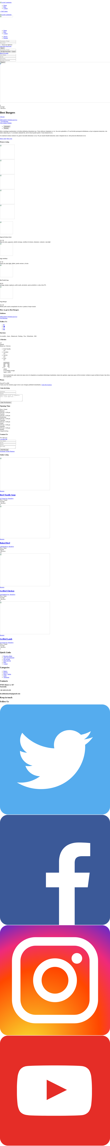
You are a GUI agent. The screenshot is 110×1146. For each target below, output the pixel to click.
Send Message (4, 449)
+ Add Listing (4, 11)
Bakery (5, 671)
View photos (3, 123)
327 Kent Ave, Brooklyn (6, 498)
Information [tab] (7, 126)
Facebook (3, 451)
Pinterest (12, 451)
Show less (9, 138)
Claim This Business (6, 402)
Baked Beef (5, 543)
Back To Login (4, 53)
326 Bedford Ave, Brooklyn (7, 594)
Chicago (2, 117)
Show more (3, 138)
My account (6, 659)
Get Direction (4, 121)
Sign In (5, 36)
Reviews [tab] (6, 128)
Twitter (8, 451)
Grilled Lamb (6, 639)
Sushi (4, 676)
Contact (5, 8)
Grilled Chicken (7, 591)
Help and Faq (7, 660)
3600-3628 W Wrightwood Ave (8, 120)
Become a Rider (7, 656)
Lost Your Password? (6, 46)
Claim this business (46, 384)
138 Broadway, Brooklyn (7, 546)
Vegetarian (6, 677)
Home (5, 5)
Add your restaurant (8, 657)
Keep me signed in (7, 44)
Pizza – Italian (7, 674)
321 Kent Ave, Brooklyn (6, 642)
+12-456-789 (3, 439)
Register (5, 38)
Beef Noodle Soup (8, 495)
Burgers (2, 491)
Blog (4, 7)
